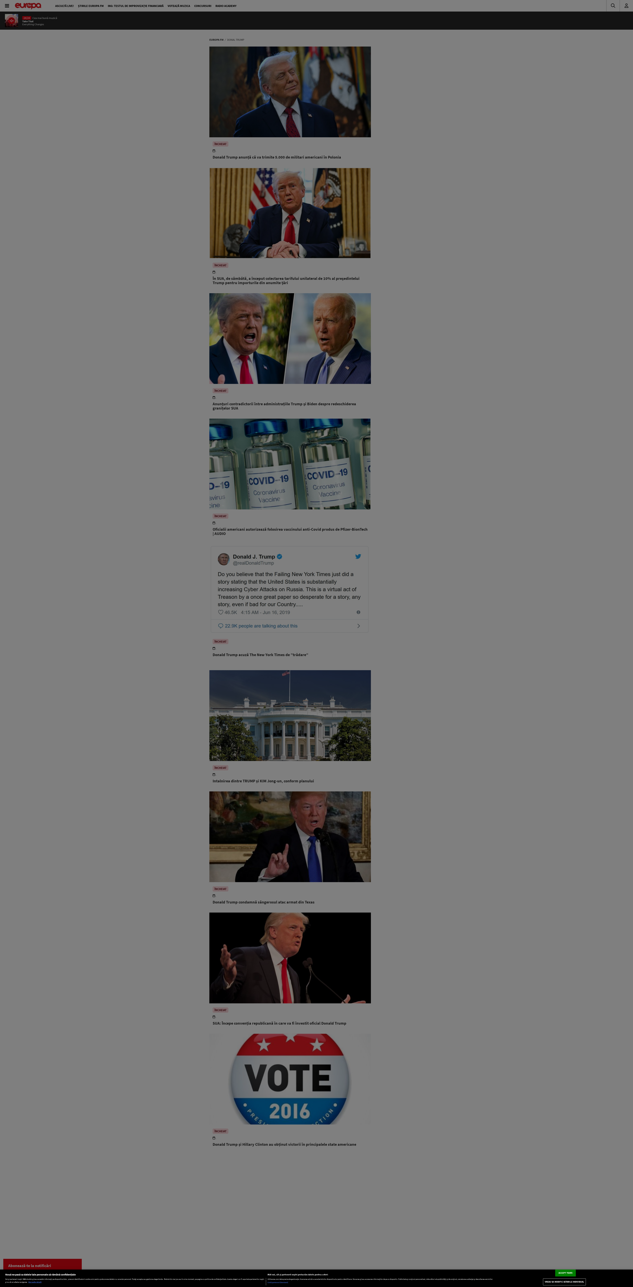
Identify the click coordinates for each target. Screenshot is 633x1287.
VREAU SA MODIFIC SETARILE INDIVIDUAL (564, 1282)
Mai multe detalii (35, 1282)
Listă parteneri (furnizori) (278, 1282)
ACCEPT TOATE (565, 1273)
